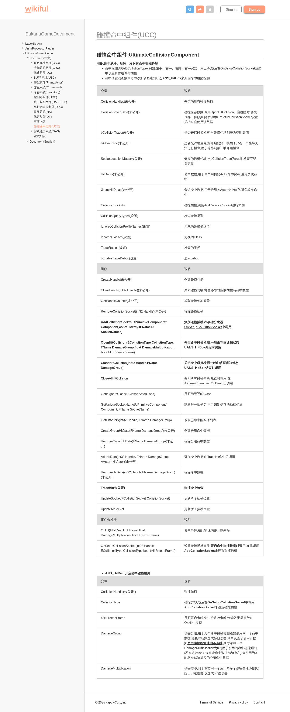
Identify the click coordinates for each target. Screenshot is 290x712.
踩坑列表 (40, 136)
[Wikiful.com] (36, 9)
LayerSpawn (33, 43)
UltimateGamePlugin (39, 53)
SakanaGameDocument (50, 34)
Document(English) (42, 141)
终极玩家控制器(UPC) (48, 107)
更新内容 (40, 121)
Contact (259, 702)
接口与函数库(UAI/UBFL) (50, 102)
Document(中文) (40, 58)
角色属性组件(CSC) (47, 63)
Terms (211, 702)
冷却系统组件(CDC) (47, 67)
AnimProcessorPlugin (39, 48)
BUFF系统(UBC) (45, 77)
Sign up (254, 9)
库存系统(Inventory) (47, 92)
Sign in (231, 9)
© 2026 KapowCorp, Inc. (111, 702)
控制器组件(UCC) (45, 97)
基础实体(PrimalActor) (48, 82)
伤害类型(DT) (43, 116)
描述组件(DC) (43, 72)
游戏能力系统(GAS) (47, 131)
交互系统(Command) (48, 87)
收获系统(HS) (43, 111)
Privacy (238, 702)
